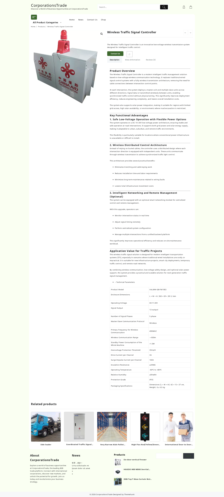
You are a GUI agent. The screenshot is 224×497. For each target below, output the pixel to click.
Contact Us (115, 53)
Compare (129, 54)
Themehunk (129, 494)
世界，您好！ (77, 463)
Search (188, 456)
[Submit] (164, 7)
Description (115, 60)
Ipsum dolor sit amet (81, 468)
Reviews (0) (151, 60)
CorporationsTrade (49, 5)
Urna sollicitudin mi (80, 465)
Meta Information (132, 60)
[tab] (114, 60)
